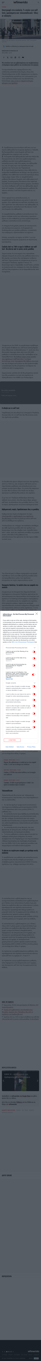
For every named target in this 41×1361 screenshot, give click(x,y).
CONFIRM (12, 740)
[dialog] (20, 680)
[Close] (37, 614)
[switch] (33, 652)
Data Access (20, 747)
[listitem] (20, 648)
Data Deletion (10, 747)
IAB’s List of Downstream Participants (23, 642)
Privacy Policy (31, 747)
